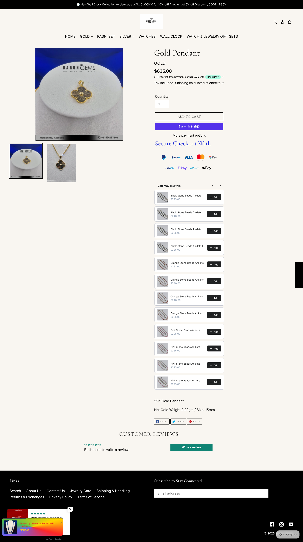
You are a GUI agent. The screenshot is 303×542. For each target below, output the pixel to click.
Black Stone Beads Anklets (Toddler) (187, 245)
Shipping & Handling (113, 491)
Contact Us (56, 491)
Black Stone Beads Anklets (185, 195)
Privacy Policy (60, 497)
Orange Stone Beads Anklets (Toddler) (187, 313)
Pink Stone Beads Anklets (185, 330)
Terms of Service (91, 497)
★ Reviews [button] (299, 275)
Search (15, 491)
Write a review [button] (191, 447)
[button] (70, 509)
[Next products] (220, 185)
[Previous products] (213, 185)
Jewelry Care (80, 491)
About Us (33, 491)
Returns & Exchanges (27, 497)
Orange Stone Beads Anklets (187, 262)
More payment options (189, 135)
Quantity (162, 96)
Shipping (181, 83)
